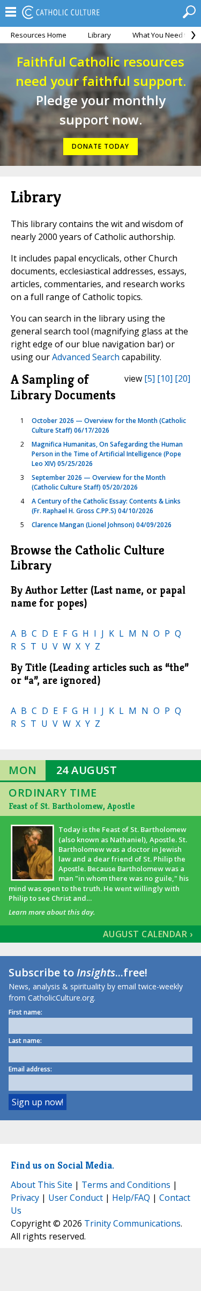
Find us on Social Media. (62, 1165)
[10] (165, 378)
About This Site (41, 1185)
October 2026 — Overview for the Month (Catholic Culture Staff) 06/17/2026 (109, 425)
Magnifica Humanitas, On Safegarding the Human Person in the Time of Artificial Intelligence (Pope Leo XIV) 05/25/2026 (107, 454)
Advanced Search (86, 357)
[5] (149, 378)
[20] (182, 378)
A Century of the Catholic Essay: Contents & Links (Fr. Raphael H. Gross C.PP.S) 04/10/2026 (106, 506)
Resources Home (38, 35)
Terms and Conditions (125, 1185)
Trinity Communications (132, 1223)
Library (99, 35)
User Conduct (75, 1198)
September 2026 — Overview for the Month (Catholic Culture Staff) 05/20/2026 (99, 482)
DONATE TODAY (100, 146)
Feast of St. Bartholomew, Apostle (72, 806)
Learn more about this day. (52, 912)
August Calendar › (148, 934)
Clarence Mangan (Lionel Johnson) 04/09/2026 (102, 524)
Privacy (25, 1198)
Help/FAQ (131, 1198)
